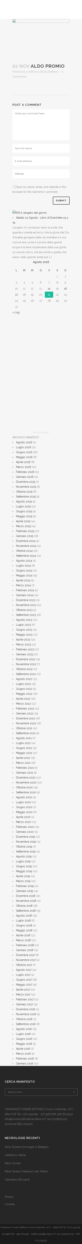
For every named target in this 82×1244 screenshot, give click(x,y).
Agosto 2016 (24, 1029)
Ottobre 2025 (24, 491)
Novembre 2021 (26, 723)
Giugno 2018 (24, 925)
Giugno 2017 (24, 979)
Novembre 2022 (26, 664)
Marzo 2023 (23, 644)
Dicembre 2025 (25, 481)
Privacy (9, 1196)
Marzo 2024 (23, 585)
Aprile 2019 (23, 876)
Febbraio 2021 (25, 767)
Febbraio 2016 (25, 1058)
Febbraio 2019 (25, 886)
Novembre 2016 (26, 1014)
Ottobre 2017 (24, 964)
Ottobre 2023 (24, 609)
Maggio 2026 (24, 457)
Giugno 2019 (24, 866)
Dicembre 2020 (25, 777)
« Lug (15, 312)
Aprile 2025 (23, 521)
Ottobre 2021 (24, 728)
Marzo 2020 (23, 821)
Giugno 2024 (24, 570)
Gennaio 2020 (25, 831)
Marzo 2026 (23, 467)
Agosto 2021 (24, 738)
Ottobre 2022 (24, 669)
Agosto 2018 (24, 915)
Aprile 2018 (23, 935)
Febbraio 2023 (25, 649)
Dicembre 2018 (25, 895)
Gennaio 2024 (24, 595)
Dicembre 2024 (25, 540)
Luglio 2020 (23, 802)
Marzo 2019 (23, 881)
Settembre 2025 (26, 496)
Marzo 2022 (23, 703)
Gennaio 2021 (24, 772)
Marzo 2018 (23, 940)
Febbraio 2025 (25, 531)
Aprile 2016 (23, 1048)
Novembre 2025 (26, 486)
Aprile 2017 (23, 989)
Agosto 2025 (24, 501)
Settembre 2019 (25, 851)
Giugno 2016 (24, 1038)
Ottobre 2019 (24, 846)
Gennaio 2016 (24, 1063)
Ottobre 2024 (24, 550)
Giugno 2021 (24, 748)
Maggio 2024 (24, 575)
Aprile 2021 (23, 757)
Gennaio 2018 (24, 950)
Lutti (41, 71)
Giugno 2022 (24, 688)
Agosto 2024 (24, 560)
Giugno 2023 (24, 629)
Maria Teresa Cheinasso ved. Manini (26, 1171)
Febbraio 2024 (25, 590)
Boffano (53, 71)
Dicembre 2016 (25, 1009)
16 (65, 288)
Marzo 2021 (23, 762)
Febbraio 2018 (25, 945)
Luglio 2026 (23, 447)
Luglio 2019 (23, 861)
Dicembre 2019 (25, 836)
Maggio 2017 (24, 984)
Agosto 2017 (23, 969)
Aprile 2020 (23, 817)
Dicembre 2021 (25, 718)
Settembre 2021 (25, 733)
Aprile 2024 (23, 580)
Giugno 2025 (24, 511)
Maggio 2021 (24, 752)
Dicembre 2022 (25, 659)
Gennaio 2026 (25, 476)
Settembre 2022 (26, 674)
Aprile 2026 (23, 462)
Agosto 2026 (24, 442)
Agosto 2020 (24, 797)
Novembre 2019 (26, 841)
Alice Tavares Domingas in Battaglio (27, 1146)
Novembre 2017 (26, 959)
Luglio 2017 (23, 974)
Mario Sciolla (13, 1163)
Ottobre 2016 (24, 1019)
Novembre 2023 (26, 605)
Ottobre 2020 (24, 787)
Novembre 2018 (26, 900)
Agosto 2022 (24, 678)
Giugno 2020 (24, 807)
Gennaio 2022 (24, 713)
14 (49, 288)
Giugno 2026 (24, 452)
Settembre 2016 (26, 1024)
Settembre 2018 (26, 910)
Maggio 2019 (24, 871)
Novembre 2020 (26, 782)
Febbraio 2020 (25, 826)
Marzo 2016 (23, 1053)
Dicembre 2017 (25, 955)
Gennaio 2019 (24, 890)
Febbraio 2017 (25, 999)
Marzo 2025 (23, 526)
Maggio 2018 (24, 930)
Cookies (10, 1204)
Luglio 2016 (23, 1033)
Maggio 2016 (24, 1043)
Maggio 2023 (24, 634)
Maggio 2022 (24, 693)
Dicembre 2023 (25, 600)
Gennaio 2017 (24, 1004)
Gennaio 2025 (24, 536)
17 (16, 294)
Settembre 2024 (26, 555)
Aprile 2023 (23, 639)
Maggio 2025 (24, 516)
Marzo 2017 (23, 994)
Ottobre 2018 (24, 905)
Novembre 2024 (26, 545)
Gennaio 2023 (24, 654)
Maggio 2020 (24, 812)
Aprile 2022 (23, 698)
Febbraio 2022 (25, 708)
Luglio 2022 (23, 683)
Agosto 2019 (24, 856)
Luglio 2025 (23, 506)
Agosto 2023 (24, 619)
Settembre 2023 (26, 614)
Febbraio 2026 (25, 471)
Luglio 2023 (23, 624)
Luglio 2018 (23, 920)
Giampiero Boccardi (17, 1179)
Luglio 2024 (23, 565)
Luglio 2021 (23, 743)
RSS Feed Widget (41, 432)
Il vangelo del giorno (34, 212)
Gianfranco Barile (15, 1155)
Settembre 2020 (26, 792)
